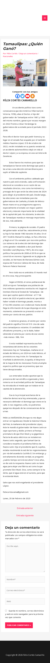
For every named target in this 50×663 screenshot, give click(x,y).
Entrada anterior (25, 508)
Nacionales (8, 56)
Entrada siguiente (25, 515)
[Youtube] (27, 96)
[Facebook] (17, 96)
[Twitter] (22, 96)
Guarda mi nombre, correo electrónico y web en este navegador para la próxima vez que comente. (24, 613)
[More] (32, 96)
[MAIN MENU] (45, 18)
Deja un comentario (28, 53)
